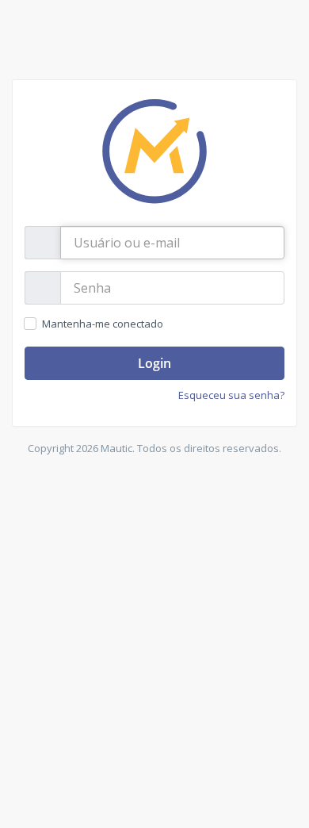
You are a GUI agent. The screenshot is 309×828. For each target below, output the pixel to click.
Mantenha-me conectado (101, 323)
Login (154, 363)
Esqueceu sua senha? (231, 395)
